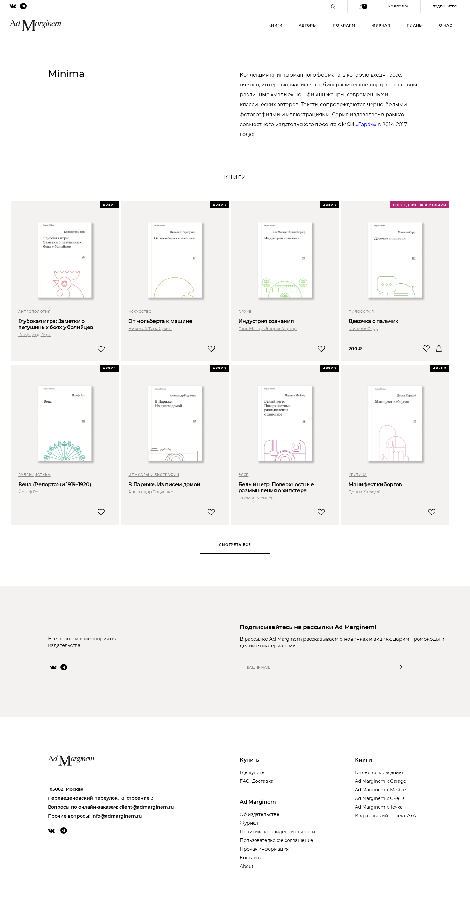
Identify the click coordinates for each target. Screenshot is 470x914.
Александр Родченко (150, 491)
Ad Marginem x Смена (380, 798)
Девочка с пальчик (373, 321)
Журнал (381, 25)
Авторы (308, 25)
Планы (415, 25)
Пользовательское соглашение (276, 840)
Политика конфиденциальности (277, 832)
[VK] (53, 667)
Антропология (34, 312)
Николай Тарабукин (150, 328)
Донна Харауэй (364, 491)
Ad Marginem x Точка (379, 807)
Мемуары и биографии (153, 475)
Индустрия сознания (266, 321)
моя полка (398, 6)
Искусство (139, 312)
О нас (445, 25)
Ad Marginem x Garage (380, 781)
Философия (361, 312)
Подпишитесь (445, 6)
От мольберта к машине (160, 321)
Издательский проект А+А (385, 816)
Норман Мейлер (256, 497)
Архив (245, 312)
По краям (344, 25)
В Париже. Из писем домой (164, 484)
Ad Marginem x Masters (381, 790)
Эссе (244, 475)
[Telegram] (63, 667)
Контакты (251, 858)
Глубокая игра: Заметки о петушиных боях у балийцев (55, 324)
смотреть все (235, 545)
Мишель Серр (363, 328)
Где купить (252, 772)
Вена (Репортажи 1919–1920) (54, 484)
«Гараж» (366, 124)
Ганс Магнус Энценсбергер (268, 328)
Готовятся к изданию (379, 772)
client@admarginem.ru (146, 807)
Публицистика (34, 475)
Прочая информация (264, 849)
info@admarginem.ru (116, 816)
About (247, 866)
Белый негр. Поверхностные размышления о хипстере (276, 487)
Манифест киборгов (375, 484)
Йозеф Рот (29, 491)
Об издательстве (259, 814)
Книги (275, 25)
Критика (358, 475)
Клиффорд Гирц (34, 334)
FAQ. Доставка (256, 781)
